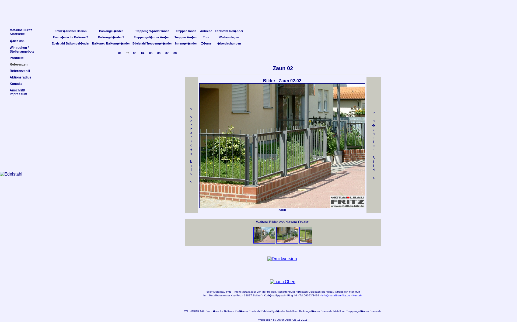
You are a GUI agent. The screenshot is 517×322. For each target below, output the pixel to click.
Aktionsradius (20, 77)
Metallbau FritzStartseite (21, 32)
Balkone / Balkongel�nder (111, 43)
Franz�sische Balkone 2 (70, 37)
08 (175, 53)
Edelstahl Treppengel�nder (152, 43)
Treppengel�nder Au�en (152, 37)
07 (167, 53)
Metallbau (219, 291)
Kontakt (357, 295)
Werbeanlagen (229, 37)
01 (119, 53)
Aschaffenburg (286, 291)
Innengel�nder (186, 43)
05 (150, 53)
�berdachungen (229, 43)
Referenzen (18, 64)
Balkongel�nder (111, 31)
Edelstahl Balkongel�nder (70, 43)
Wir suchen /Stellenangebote (22, 49)
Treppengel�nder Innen (152, 31)
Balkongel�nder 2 (111, 37)
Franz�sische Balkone (220, 311)
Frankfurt (354, 291)
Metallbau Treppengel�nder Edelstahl (357, 311)
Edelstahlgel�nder (273, 311)
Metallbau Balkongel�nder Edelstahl (309, 311)
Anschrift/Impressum (18, 92)
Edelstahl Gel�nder (229, 31)
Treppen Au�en (185, 37)
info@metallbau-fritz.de (336, 295)
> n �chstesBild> (373, 145)
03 (134, 53)
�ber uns (17, 41)
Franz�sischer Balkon (71, 31)
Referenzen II (20, 71)
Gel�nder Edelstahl (247, 311)
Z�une (206, 43)
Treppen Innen (186, 31)
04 (142, 53)
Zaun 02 (283, 68)
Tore (206, 37)
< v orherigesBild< (191, 145)
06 (158, 53)
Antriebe (206, 31)
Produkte (17, 58)
